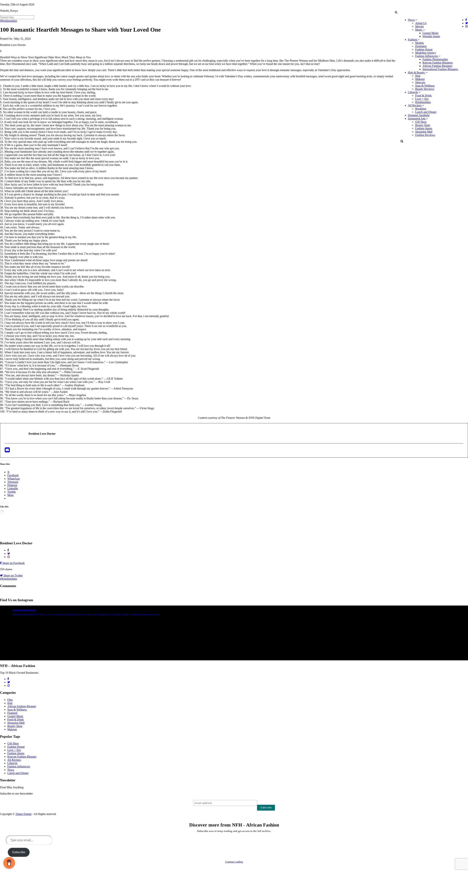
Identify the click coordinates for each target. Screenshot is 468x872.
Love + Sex (422, 98)
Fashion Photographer (435, 59)
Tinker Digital (23, 814)
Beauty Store (422, 125)
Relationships (423, 102)
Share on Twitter (13, 575)
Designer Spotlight (418, 115)
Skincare (420, 82)
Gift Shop (421, 121)
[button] (396, 12)
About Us (421, 23)
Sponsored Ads (417, 118)
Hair (417, 75)
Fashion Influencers (427, 56)
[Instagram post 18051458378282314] (38, 642)
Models (419, 42)
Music (419, 29)
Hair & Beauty (417, 72)
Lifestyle (413, 92)
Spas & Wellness (425, 85)
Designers (421, 46)
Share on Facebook (13, 563)
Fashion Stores (423, 128)
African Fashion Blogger (21, 706)
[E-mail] (7, 451)
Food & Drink (423, 95)
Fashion (413, 39)
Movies (419, 26)
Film (10, 699)
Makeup (420, 79)
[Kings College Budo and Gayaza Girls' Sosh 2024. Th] (116, 642)
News (411, 19)
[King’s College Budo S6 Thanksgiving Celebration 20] (351, 642)
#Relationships (8, 20)
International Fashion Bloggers (440, 69)
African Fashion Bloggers (437, 65)
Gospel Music (430, 33)
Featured (12, 712)
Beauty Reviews (424, 88)
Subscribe (18, 852)
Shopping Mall (423, 131)
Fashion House (424, 49)
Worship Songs (431, 36)
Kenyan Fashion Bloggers (437, 62)
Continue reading (234, 861)
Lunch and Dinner (425, 112)
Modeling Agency (425, 52)
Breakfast (420, 108)
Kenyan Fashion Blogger (21, 756)
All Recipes (415, 105)
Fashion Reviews (425, 135)
